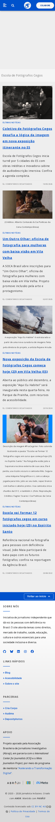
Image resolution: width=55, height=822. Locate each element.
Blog (7, 672)
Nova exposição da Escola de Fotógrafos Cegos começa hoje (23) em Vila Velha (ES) (27, 365)
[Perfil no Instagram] (25, 651)
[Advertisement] (27, 40)
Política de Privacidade (23, 811)
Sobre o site (12, 683)
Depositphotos (13, 719)
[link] (27, 811)
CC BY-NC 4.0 (38, 806)
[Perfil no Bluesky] (11, 651)
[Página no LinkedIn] (18, 651)
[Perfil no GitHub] (4, 651)
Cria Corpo (11, 708)
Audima (9, 713)
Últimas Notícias (12, 122)
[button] (5, 5)
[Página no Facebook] (32, 651)
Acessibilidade (13, 678)
